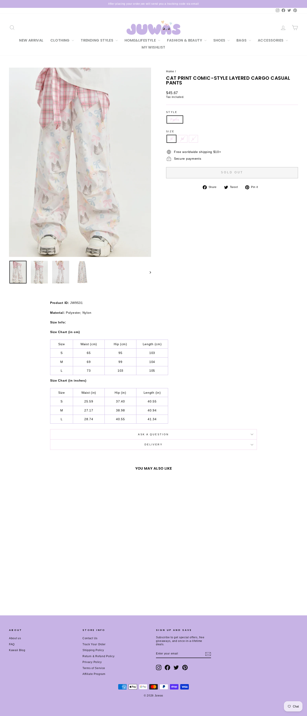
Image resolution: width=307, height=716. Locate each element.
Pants (174, 119)
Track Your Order (94, 644)
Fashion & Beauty (185, 40)
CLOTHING (60, 40)
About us (15, 638)
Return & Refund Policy (98, 656)
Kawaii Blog (17, 650)
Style (172, 112)
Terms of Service (93, 668)
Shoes (219, 40)
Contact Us (90, 638)
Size (170, 131)
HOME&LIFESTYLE (141, 40)
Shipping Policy (93, 650)
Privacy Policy (92, 662)
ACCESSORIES (271, 40)
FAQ (12, 644)
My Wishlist (153, 47)
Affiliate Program (93, 674)
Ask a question (153, 434)
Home (170, 71)
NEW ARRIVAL (31, 40)
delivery (153, 444)
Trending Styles (97, 40)
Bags (242, 40)
